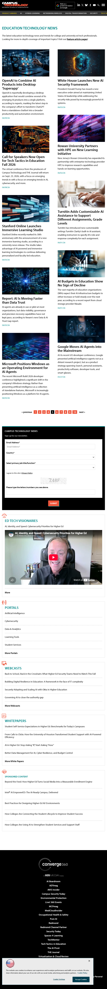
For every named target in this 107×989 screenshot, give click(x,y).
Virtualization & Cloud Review (53, 956)
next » (82, 412)
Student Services (13, 644)
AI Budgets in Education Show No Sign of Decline (80, 283)
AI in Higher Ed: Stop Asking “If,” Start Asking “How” (29, 745)
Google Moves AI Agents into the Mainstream (79, 348)
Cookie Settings (59, 979)
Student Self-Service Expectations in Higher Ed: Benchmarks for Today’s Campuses (45, 726)
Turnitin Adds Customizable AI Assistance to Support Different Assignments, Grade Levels (81, 217)
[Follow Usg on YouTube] (94, 5)
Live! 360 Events (53, 902)
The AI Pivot (53, 948)
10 (74, 412)
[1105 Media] (53, 875)
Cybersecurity (11, 621)
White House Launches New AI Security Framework (80, 82)
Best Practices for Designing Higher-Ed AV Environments (32, 803)
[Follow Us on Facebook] (90, 5)
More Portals (11, 653)
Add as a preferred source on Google (66, 5)
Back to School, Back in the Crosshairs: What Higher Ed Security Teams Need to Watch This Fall (50, 673)
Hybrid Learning (32, 13)
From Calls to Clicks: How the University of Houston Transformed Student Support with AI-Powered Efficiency (53, 736)
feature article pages (77, 39)
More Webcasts (12, 705)
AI (21, 13)
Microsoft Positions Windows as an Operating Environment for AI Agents (25, 367)
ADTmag (53, 885)
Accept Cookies (81, 979)
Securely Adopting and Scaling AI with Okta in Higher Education (36, 689)
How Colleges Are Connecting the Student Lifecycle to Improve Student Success (44, 813)
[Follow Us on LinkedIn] (78, 5)
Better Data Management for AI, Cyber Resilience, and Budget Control (39, 752)
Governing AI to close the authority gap (24, 697)
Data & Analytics (13, 628)
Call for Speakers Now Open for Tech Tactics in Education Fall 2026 (23, 160)
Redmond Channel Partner (53, 927)
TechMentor (54, 939)
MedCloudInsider (53, 910)
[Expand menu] (103, 5)
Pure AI (53, 918)
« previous (27, 412)
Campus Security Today (53, 893)
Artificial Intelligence (15, 613)
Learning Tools (12, 636)
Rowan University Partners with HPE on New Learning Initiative (78, 149)
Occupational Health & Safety (53, 914)
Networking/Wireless (52, 13)
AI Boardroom (53, 881)
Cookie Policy (82, 973)
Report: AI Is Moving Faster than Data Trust (22, 300)
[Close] (89, 961)
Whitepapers (15, 720)
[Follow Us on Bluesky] (86, 5)
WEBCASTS (13, 668)
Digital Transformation (76, 13)
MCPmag (53, 906)
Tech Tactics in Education (53, 943)
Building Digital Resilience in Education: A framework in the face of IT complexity (44, 681)
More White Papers (14, 761)
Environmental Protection (53, 897)
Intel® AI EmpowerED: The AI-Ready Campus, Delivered (31, 792)
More (7, 592)
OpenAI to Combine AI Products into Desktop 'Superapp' (19, 84)
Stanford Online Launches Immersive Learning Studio (22, 228)
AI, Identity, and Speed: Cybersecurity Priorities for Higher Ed (34, 526)
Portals (12, 607)
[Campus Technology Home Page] (15, 5)
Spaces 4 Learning (53, 935)
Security (94, 13)
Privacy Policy (27, 473)
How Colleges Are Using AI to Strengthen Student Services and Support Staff (42, 824)
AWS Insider (53, 889)
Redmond (53, 923)
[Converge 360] (53, 864)
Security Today (53, 931)
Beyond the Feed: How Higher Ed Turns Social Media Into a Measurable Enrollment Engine (48, 781)
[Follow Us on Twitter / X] (82, 5)
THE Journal (54, 952)
